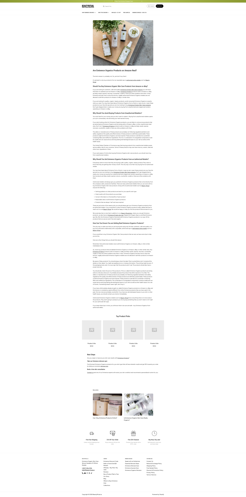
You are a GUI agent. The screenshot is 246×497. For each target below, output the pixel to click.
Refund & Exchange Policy (154, 463)
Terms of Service (151, 475)
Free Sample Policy (152, 468)
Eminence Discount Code (111, 461)
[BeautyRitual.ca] (88, 6)
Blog (105, 478)
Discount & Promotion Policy (155, 470)
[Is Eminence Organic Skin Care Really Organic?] (138, 404)
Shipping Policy (151, 466)
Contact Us (150, 461)
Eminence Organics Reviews (133, 470)
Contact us (90, 372)
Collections (107, 485)
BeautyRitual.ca (97, 494)
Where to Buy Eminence (110, 481)
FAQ (105, 483)
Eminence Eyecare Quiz (132, 468)
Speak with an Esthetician (132, 461)
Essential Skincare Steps (132, 463)
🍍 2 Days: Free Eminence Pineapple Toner (123, 1)
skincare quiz (104, 366)
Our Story (106, 476)
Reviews (106, 472)
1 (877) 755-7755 (87, 468)
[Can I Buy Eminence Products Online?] (107, 404)
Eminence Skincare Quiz (132, 466)
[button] (159, 6)
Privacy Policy (151, 472)
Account (152, 6)
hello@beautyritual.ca (88, 470)
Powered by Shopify (158, 494)
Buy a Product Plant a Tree (111, 474)
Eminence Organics (123, 358)
